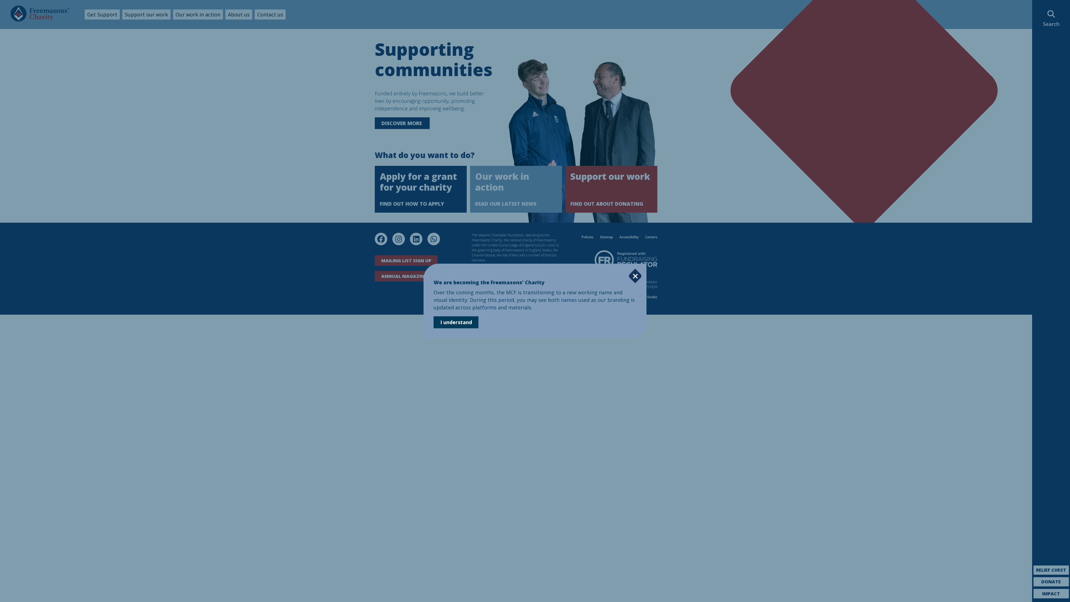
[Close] (635, 276)
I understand (456, 322)
